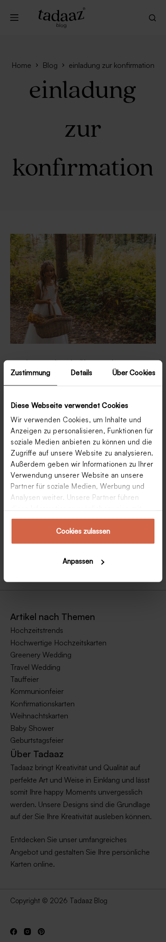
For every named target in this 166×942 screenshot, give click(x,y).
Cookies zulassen (83, 530)
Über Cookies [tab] (134, 372)
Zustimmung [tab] (30, 372)
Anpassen (78, 561)
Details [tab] (82, 372)
